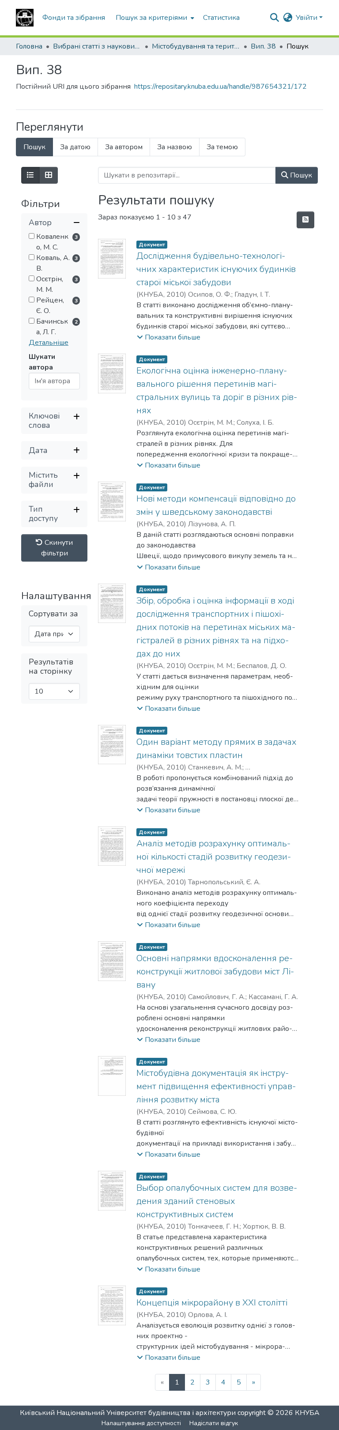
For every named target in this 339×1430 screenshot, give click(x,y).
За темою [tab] (222, 147)
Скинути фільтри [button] (57, 548)
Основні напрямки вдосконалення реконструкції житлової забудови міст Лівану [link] (215, 971)
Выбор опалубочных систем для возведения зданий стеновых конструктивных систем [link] (216, 1201)
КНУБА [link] (307, 1413)
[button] (25, 17)
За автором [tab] (124, 147)
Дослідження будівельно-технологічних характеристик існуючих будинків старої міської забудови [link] (216, 269)
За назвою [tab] (174, 147)
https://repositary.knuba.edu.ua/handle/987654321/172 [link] (220, 86)
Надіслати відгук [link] (213, 1423)
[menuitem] (154, 17)
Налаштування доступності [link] (141, 1423)
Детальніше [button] (48, 342)
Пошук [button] (300, 175)
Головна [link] (29, 46)
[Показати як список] (30, 175)
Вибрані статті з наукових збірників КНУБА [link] (97, 46)
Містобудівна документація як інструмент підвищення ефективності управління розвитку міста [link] (216, 1086)
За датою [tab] (75, 147)
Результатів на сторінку (51, 666)
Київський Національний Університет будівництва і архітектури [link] (128, 1413)
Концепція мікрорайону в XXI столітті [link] (211, 1303)
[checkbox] (31, 236)
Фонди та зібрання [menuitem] (73, 18)
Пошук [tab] (34, 147)
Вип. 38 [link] (263, 46)
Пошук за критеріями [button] (151, 18)
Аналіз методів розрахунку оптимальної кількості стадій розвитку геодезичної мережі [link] (213, 857)
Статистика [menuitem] (221, 18)
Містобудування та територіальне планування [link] (196, 46)
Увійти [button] (307, 18)
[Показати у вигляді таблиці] (48, 175)
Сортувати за (53, 614)
